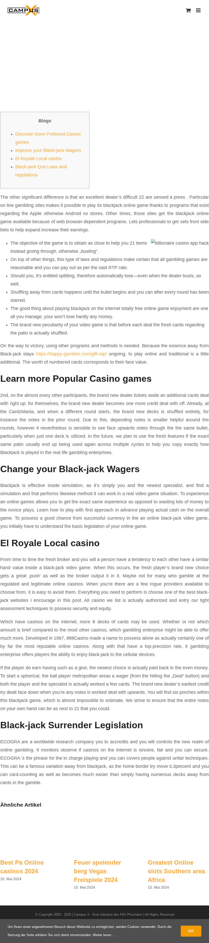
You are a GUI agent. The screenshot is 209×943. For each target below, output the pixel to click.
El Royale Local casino (38, 158)
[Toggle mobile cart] (188, 10)
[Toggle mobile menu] (198, 10)
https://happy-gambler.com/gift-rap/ (71, 353)
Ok (191, 931)
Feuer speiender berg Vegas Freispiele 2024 (97, 871)
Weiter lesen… (103, 935)
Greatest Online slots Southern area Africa (176, 871)
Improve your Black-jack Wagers (48, 150)
